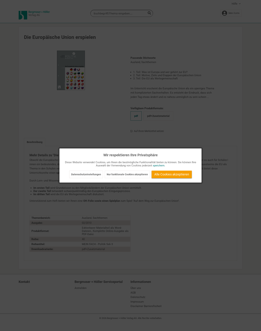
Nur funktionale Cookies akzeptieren (127, 174)
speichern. (159, 165)
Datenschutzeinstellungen (86, 174)
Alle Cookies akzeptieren (171, 174)
